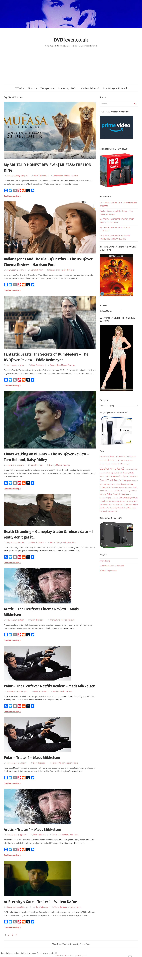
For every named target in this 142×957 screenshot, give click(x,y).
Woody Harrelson (110, 511)
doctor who (112, 468)
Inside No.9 (121, 484)
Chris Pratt (113, 464)
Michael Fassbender (123, 491)
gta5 (135, 480)
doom (103, 473)
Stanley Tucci (108, 504)
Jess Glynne (116, 487)
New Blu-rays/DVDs (67, 88)
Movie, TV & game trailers (60, 542)
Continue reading (11, 196)
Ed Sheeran (115, 476)
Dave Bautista (123, 464)
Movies (31, 88)
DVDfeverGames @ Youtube (112, 566)
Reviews (74, 176)
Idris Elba (111, 484)
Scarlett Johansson (119, 501)
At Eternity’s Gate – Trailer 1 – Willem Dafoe (40, 901)
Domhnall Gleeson (131, 469)
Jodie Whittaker (126, 487)
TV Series (19, 88)
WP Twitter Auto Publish (62, 956)
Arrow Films (105, 561)
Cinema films (58, 176)
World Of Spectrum (108, 570)
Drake (109, 473)
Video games (46, 88)
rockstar (114, 498)
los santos (112, 491)
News (74, 542)
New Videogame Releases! (115, 88)
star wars (121, 504)
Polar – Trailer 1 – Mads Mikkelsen (32, 757)
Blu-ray (52, 465)
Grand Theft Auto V (113, 480)
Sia (129, 501)
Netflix (62, 691)
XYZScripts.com (82, 956)
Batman (114, 456)
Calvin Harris (124, 460)
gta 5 (130, 480)
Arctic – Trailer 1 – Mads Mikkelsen (32, 829)
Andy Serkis (104, 456)
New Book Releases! (90, 88)
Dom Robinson (40, 176)
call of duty (111, 460)
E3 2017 (118, 473)
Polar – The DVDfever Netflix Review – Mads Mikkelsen (49, 686)
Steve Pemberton (110, 508)
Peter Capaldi (115, 494)
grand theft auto (131, 476)
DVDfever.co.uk (71, 40)
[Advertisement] (71, 64)
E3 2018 (126, 473)
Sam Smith (125, 498)
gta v (103, 484)
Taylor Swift (123, 508)
